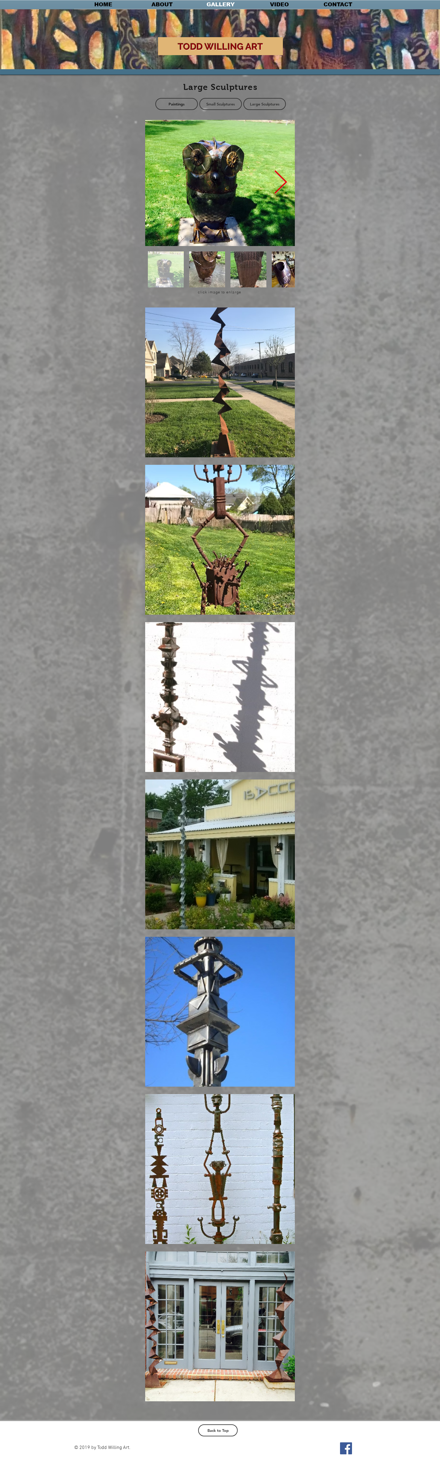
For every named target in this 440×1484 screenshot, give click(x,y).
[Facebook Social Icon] (346, 1448)
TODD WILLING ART (220, 46)
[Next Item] (280, 183)
